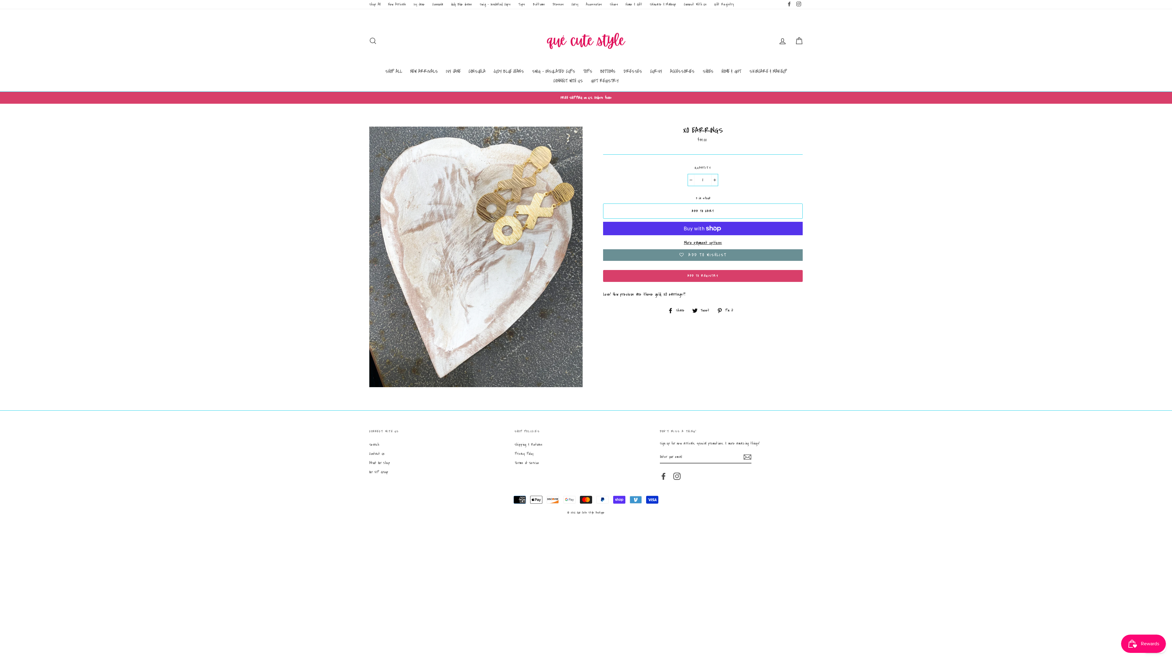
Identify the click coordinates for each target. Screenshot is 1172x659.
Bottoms (539, 4)
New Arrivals (397, 4)
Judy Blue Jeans (461, 4)
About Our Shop (379, 463)
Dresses (558, 4)
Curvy (575, 4)
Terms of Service (527, 463)
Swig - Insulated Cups (495, 4)
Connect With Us (695, 4)
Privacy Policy (524, 453)
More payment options (703, 243)
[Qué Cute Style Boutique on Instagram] (677, 476)
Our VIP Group (379, 472)
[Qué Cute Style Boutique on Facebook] (663, 476)
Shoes (614, 4)
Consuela (437, 4)
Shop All (375, 4)
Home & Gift (634, 4)
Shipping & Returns (528, 444)
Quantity (703, 167)
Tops (521, 4)
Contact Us (377, 453)
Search (374, 444)
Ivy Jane (419, 4)
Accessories (594, 4)
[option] (586, 98)
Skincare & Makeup (663, 4)
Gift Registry (724, 4)
